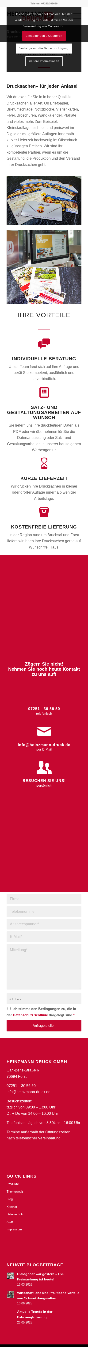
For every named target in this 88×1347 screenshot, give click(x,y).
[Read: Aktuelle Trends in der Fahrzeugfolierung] (11, 1314)
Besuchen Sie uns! (44, 781)
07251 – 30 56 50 (21, 1086)
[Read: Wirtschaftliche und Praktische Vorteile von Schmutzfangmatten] (11, 1295)
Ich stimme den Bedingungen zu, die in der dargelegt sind (41, 1012)
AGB (10, 1222)
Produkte (13, 1184)
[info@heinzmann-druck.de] (44, 731)
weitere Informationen (44, 61)
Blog (10, 1199)
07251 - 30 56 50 (44, 709)
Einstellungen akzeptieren (44, 35)
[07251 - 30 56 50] (44, 695)
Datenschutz (15, 1214)
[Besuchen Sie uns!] (44, 767)
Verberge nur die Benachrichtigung (44, 48)
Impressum (14, 1229)
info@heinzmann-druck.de (44, 745)
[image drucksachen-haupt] (44, 248)
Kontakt (12, 1207)
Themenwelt (15, 1191)
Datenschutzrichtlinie (31, 1015)
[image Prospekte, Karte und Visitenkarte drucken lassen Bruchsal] (44, 285)
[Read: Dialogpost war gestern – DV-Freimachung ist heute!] (11, 1276)
